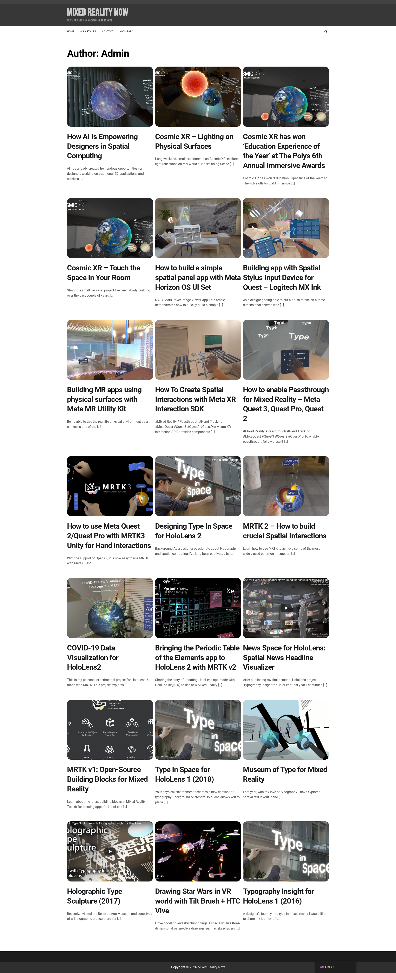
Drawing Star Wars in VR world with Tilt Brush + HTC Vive (197, 901)
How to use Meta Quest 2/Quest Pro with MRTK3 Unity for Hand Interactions (109, 536)
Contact (107, 31)
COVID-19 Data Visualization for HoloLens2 (92, 658)
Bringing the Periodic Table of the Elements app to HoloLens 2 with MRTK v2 (197, 658)
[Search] (326, 31)
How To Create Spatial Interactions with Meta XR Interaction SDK (195, 399)
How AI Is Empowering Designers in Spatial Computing (102, 146)
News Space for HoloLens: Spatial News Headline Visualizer (284, 658)
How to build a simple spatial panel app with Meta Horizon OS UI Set (198, 278)
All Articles (88, 31)
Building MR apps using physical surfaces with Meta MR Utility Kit (104, 399)
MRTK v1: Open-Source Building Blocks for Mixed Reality (107, 779)
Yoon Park (126, 31)
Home (70, 31)
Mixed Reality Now (97, 12)
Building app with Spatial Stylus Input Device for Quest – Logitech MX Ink (282, 278)
